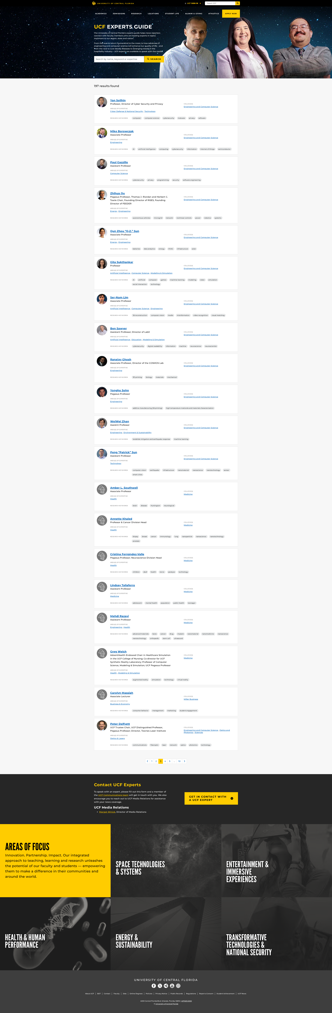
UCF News (242, 994)
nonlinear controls (184, 218)
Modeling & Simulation (161, 273)
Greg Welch (118, 651)
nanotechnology (213, 470)
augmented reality (140, 680)
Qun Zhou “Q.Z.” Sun (124, 231)
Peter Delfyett (120, 723)
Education (136, 339)
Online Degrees (136, 994)
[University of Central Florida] (113, 3)
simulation (212, 280)
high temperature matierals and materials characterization (190, 408)
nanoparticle (187, 536)
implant (180, 634)
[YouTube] (172, 986)
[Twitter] (160, 986)
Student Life (172, 14)
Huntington (155, 506)
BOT (99, 994)
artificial (141, 280)
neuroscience (195, 346)
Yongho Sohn (119, 390)
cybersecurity (168, 118)
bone (155, 634)
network (169, 218)
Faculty (117, 994)
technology (155, 284)
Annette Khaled (121, 518)
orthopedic (154, 638)
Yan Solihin (118, 100)
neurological (169, 506)
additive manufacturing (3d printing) (147, 408)
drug (172, 634)
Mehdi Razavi (119, 616)
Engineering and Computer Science (201, 107)
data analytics (149, 249)
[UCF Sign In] (193, 3)
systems (218, 218)
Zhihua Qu (117, 193)
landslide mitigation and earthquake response (151, 439)
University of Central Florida (166, 980)
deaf (145, 572)
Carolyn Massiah (121, 692)
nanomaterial (183, 470)
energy (162, 249)
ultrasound (178, 638)
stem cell (166, 638)
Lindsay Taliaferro (122, 585)
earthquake (154, 470)
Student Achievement (225, 994)
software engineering (192, 180)
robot (202, 280)
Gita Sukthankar (121, 262)
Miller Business (191, 699)
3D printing (137, 377)
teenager (191, 603)
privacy (192, 118)
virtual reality (182, 680)
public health (178, 603)
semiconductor (224, 149)
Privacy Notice (161, 994)
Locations (153, 14)
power (197, 218)
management (158, 711)
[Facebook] (154, 986)
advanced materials (141, 634)
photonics (193, 745)
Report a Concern (206, 994)
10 (179, 761)
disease (144, 506)
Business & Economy (120, 704)
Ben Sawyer (118, 328)
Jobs (124, 994)
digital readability (155, 346)
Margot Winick (107, 812)
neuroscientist (211, 346)
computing (163, 149)
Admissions (119, 14)
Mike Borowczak (122, 131)
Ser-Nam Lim (119, 297)
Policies (149, 994)
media (170, 315)
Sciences (199, 732)
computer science (152, 118)
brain (135, 506)
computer (137, 118)
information (192, 149)
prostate (136, 541)
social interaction (140, 284)
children (136, 572)
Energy (113, 211)
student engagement (188, 711)
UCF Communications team (113, 795)
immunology (165, 536)
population (165, 603)
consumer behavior (140, 711)
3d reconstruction (140, 315)
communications (140, 745)
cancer (153, 536)
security (176, 180)
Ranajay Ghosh (120, 359)
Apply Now (231, 14)
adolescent (137, 603)
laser (164, 745)
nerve (162, 572)
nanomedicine (208, 634)
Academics (101, 14)
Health (113, 499)
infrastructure (182, 249)
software (202, 118)
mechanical (172, 377)
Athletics (213, 14)
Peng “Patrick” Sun (123, 452)
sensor (226, 470)
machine (182, 346)
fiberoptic (154, 745)
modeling (192, 280)
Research (136, 14)
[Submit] (237, 3)
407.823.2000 (186, 1001)
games (163, 280)
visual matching (218, 315)
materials (160, 377)
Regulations (191, 994)
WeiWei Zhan (119, 421)
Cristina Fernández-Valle (127, 554)
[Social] (166, 986)
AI (133, 149)
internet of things (207, 149)
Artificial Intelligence (120, 273)
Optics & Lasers (117, 738)
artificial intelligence (146, 149)
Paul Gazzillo (119, 162)
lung (176, 536)
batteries (136, 249)
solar (194, 249)
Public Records (177, 994)
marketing (171, 711)
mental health (151, 603)
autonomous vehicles (141, 218)
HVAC (170, 249)
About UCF (89, 994)
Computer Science (119, 173)
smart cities (137, 475)
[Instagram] (178, 986)
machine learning (177, 280)
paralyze (171, 572)
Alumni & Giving (193, 14)
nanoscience (198, 470)
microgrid (158, 218)
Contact (107, 994)
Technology (149, 111)
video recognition (200, 315)
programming (163, 180)
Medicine (188, 494)
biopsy (135, 536)
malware (181, 118)
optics (183, 745)
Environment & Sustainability (137, 432)
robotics (207, 218)
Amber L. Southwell (124, 487)
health (153, 572)
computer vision (157, 315)
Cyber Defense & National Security (126, 111)
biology (149, 377)
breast (144, 536)
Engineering (116, 142)
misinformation (183, 315)
